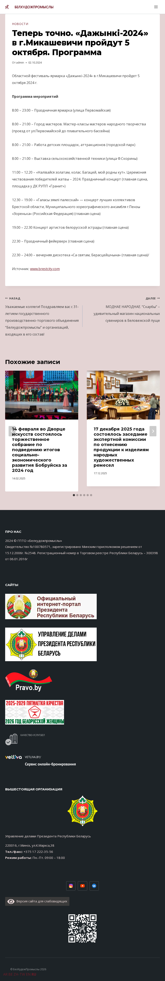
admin (20, 62)
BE (10, 974)
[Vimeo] (94, 886)
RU (34, 974)
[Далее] (153, 431)
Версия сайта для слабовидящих (41, 901)
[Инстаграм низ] (71, 886)
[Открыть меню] (155, 6)
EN (28, 974)
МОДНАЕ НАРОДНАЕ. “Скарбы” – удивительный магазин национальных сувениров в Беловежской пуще (127, 309)
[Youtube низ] (82, 886)
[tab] (74, 495)
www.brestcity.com (45, 268)
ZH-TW (19, 974)
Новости (20, 24)
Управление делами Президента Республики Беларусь (48, 836)
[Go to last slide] (12, 431)
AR (5, 974)
